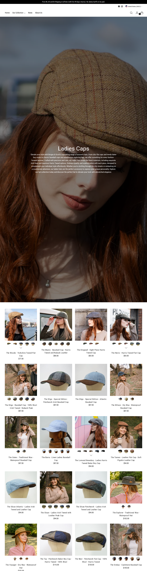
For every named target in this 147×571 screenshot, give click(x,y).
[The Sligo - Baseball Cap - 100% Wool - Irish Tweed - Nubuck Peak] (21, 380)
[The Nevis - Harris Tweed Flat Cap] (126, 325)
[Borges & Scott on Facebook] (119, 6)
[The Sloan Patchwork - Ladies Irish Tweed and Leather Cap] (91, 487)
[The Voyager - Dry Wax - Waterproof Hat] (21, 540)
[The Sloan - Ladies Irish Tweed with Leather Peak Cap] (56, 487)
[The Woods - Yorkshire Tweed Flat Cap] (21, 325)
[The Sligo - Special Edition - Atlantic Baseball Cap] (91, 380)
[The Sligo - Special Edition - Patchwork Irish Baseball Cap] (56, 380)
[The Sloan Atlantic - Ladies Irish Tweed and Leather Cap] (21, 487)
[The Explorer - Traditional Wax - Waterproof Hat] (126, 487)
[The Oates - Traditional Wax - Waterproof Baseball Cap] (21, 432)
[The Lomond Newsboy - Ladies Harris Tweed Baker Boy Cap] (91, 432)
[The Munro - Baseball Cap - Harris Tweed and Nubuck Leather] (56, 325)
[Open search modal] (131, 13)
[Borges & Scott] (6, 7)
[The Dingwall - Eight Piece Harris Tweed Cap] (91, 325)
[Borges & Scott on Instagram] (122, 6)
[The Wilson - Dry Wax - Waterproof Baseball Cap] (126, 380)
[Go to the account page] (136, 13)
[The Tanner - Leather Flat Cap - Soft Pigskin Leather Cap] (126, 432)
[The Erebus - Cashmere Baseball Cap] (126, 540)
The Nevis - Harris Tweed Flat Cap (126, 353)
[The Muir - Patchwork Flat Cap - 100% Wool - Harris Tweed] (91, 540)
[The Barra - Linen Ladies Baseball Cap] (56, 432)
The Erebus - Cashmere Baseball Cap (126, 565)
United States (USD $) (134, 6)
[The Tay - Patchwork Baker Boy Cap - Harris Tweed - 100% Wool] (56, 540)
